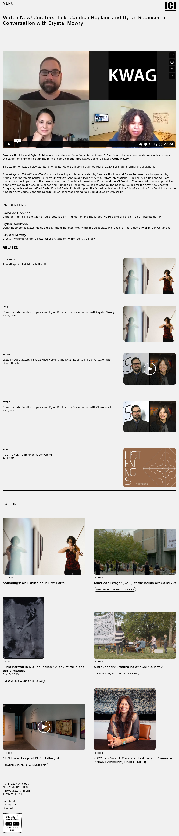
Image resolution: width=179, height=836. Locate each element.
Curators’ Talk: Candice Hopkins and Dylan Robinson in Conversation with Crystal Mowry (58, 312)
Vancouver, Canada (114, 589)
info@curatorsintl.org (16, 790)
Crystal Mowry (14, 235)
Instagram (9, 804)
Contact (8, 808)
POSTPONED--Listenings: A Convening (27, 454)
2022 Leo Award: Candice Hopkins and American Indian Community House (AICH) (133, 760)
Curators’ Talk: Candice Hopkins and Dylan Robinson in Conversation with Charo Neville (58, 407)
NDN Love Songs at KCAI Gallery (29, 758)
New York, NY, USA (24, 681)
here (151, 166)
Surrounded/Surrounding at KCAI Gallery (127, 667)
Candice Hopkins (16, 213)
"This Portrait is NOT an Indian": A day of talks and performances (44, 669)
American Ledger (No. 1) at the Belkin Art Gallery (133, 583)
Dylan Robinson (15, 224)
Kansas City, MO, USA (116, 673)
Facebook (9, 801)
